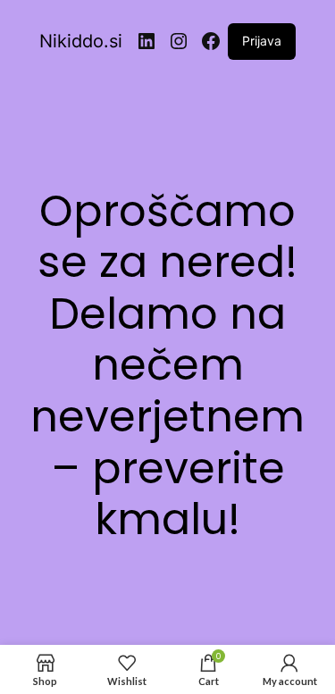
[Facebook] (211, 41)
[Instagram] (178, 41)
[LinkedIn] (146, 41)
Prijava (261, 40)
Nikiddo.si (80, 41)
